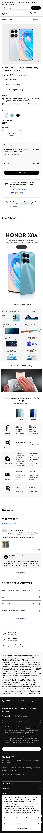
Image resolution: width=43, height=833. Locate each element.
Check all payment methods (18, 189)
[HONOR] (7, 701)
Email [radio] (7, 716)
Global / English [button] (8, 8)
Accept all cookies (21, 818)
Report (34, 550)
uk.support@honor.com (12, 774)
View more (35, 565)
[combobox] (7, 19)
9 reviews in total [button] (20, 75)
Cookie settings (21, 829)
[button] (5, 544)
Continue (36, 8)
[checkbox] (6, 115)
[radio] (11, 135)
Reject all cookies (21, 824)
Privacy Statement (27, 733)
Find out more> (26, 101)
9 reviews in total (8, 523)
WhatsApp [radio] (22, 716)
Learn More (21, 247)
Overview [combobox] (35, 19)
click (23, 691)
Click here (32, 813)
